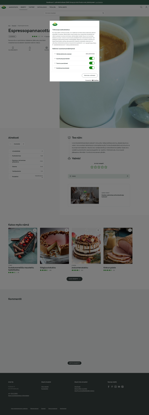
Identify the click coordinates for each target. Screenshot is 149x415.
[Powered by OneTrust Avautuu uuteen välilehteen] (91, 80)
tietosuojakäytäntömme (72, 44)
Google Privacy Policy (91, 43)
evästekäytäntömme (59, 44)
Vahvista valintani (89, 75)
